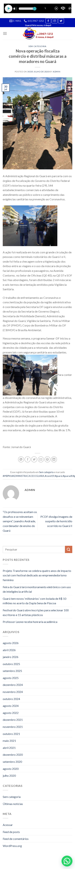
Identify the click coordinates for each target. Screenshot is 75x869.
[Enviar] (68, 549)
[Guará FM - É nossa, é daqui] (37, 33)
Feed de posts (11, 832)
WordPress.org (12, 845)
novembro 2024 (13, 691)
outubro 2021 (11, 733)
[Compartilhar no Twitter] (34, 459)
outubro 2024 (11, 699)
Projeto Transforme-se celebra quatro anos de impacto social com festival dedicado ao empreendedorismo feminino (37, 575)
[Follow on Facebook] (48, 20)
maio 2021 (9, 740)
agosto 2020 (11, 768)
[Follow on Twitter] (61, 20)
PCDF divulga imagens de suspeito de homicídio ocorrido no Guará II (56, 521)
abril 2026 (9, 650)
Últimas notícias (13, 803)
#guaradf (67, 475)
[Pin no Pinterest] (47, 459)
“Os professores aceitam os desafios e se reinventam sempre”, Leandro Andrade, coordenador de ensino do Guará (20, 521)
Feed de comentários (16, 838)
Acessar (8, 824)
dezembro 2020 (13, 754)
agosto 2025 (11, 678)
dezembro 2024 (13, 684)
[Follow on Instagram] (55, 20)
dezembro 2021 (13, 719)
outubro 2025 (11, 664)
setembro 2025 (12, 670)
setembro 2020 (12, 761)
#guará (58, 475)
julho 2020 (9, 775)
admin (56, 71)
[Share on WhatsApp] (21, 459)
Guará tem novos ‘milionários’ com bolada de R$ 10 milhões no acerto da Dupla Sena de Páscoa (34, 601)
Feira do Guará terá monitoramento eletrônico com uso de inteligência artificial (37, 589)
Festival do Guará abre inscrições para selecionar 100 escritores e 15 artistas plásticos (36, 612)
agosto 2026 (11, 643)
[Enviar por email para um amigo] (41, 459)
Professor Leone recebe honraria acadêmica (30, 621)
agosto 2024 (11, 705)
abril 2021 (9, 747)
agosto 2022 (11, 712)
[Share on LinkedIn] (54, 459)
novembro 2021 (13, 726)
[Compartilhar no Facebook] (28, 459)
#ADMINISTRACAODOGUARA (27, 475)
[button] (67, 861)
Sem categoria (37, 46)
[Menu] (5, 33)
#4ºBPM (7, 475)
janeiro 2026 (10, 657)
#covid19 (49, 475)
